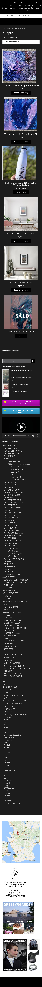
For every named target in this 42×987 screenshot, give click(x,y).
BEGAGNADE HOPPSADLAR (15, 582)
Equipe (7, 753)
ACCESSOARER (10, 636)
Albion (6, 720)
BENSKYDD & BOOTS (12, 674)
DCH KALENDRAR (11, 528)
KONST (7, 459)
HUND (4, 698)
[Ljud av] (33, 435)
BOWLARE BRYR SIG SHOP (14, 559)
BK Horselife (8, 730)
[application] (21, 427)
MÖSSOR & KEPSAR (12, 633)
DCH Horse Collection (12, 735)
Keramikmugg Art (17, 469)
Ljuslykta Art (15, 472)
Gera (6, 758)
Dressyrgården (9, 737)
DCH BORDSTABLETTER (13, 513)
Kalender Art (15, 467)
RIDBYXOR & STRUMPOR (14, 641)
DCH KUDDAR (9, 520)
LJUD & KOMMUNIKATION (12, 655)
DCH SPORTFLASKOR (12, 495)
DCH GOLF (8, 569)
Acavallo (7, 717)
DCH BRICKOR (9, 510)
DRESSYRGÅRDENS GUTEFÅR (14, 701)
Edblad (7, 745)
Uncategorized (9, 806)
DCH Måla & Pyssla (15, 554)
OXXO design (9, 788)
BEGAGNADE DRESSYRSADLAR (16, 580)
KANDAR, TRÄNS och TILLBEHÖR (17, 668)
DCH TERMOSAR (10, 505)
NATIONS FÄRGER (9, 687)
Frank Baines (9, 755)
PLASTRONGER (10, 618)
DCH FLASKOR (10, 498)
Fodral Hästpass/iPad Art (20, 479)
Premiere (7, 793)
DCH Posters (12, 556)
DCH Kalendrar (13, 551)
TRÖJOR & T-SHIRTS (12, 625)
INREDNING (7, 599)
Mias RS (7, 783)
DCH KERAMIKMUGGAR (13, 493)
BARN (4, 652)
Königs (6, 775)
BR (5, 732)
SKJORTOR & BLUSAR (12, 623)
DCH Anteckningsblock (16, 549)
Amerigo (7, 725)
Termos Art (15, 474)
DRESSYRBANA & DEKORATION (14, 601)
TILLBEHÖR (8, 585)
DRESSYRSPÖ (7, 649)
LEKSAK (5, 682)
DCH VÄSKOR (9, 523)
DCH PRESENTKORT (12, 453)
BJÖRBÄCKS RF (8, 709)
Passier (6, 791)
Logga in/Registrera (14, 15)
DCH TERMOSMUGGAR (13, 503)
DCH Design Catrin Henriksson (15, 715)
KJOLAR (7, 615)
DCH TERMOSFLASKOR (13, 500)
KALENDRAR (7, 690)
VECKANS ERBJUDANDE (13, 451)
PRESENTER (7, 596)
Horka (6, 765)
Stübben (7, 801)
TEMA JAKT (8, 564)
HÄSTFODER (7, 684)
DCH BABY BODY (10, 485)
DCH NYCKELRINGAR (12, 541)
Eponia (7, 748)
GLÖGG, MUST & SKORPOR (13, 704)
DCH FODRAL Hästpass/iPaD (15, 533)
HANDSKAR (8, 638)
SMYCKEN (6, 610)
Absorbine (8, 722)
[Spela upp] (5, 435)
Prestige (7, 796)
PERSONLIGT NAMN (12, 574)
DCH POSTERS (10, 482)
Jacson (7, 768)
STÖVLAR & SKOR (9, 646)
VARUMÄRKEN (8, 712)
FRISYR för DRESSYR (10, 607)
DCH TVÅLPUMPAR (11, 518)
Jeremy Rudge (9, 770)
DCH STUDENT (10, 572)
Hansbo (7, 760)
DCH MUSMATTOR (11, 530)
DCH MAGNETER (10, 543)
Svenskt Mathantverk (12, 803)
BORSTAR (8, 660)
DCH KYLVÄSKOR (10, 525)
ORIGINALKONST (14, 461)
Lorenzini (7, 781)
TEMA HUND (9, 562)
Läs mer (21, 336)
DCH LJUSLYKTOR (11, 515)
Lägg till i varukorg (21, 93)
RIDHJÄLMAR (7, 644)
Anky (6, 727)
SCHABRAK (8, 671)
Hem (3, 29)
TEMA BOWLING (10, 567)
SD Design (8, 798)
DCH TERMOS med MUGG (14, 508)
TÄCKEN (7, 679)
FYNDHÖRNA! (7, 706)
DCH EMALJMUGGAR (12, 490)
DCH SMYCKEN (10, 456)
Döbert (6, 743)
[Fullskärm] (37, 435)
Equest (6, 750)
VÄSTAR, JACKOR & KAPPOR (15, 628)
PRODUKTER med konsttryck (19, 464)
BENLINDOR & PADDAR (13, 676)
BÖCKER (5, 693)
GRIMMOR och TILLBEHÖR (14, 666)
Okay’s (6, 786)
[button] (21, 427)
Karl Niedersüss (10, 773)
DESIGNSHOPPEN (9, 446)
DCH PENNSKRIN (10, 538)
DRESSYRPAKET (8, 590)
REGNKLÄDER (9, 631)
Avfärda (26, 11)
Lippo (6, 778)
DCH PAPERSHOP (11, 546)
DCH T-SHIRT (9, 487)
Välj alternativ (21, 192)
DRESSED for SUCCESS (11, 613)
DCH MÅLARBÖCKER (12, 536)
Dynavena (8, 740)
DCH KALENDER (10, 448)
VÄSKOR (5, 604)
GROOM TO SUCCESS (11, 657)
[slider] (19, 435)
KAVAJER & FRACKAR (12, 620)
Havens (7, 763)
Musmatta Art (16, 477)
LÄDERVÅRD (9, 588)
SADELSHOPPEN (8, 577)
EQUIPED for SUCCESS (11, 663)
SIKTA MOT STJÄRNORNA (12, 695)
